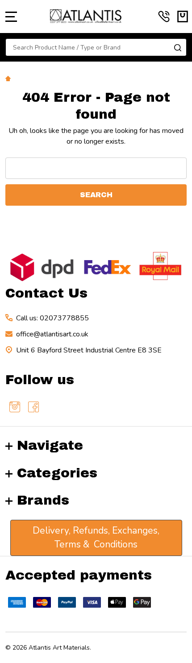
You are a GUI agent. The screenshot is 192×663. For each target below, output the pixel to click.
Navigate (50, 445)
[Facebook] (33, 407)
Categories (57, 473)
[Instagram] (14, 407)
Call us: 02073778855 (52, 318)
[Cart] (182, 16)
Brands (43, 500)
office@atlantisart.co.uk (52, 334)
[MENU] (11, 16)
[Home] (9, 78)
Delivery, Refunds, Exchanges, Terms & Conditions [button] (96, 537)
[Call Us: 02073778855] (163, 16)
